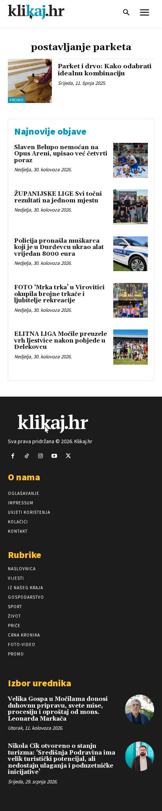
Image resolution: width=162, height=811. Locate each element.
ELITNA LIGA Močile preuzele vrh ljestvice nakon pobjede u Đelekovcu (60, 340)
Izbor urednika (39, 683)
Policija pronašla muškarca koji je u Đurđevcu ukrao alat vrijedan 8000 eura (59, 247)
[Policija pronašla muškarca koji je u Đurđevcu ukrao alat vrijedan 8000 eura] (130, 253)
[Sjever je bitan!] (43, 11)
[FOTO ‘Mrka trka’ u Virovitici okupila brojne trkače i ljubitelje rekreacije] (130, 300)
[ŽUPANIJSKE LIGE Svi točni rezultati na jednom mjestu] (130, 206)
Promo (16, 100)
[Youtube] (54, 456)
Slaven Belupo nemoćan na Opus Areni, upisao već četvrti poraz (60, 154)
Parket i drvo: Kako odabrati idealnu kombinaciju (104, 69)
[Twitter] (68, 456)
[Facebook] (13, 456)
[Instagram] (40, 456)
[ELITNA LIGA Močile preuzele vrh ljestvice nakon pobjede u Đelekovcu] (130, 347)
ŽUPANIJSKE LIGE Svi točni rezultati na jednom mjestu (58, 197)
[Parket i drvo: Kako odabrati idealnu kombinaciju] (30, 81)
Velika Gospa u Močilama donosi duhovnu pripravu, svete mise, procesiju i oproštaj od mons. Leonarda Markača (58, 709)
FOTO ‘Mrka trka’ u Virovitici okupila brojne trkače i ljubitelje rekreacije (59, 294)
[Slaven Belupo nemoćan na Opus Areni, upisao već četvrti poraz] (130, 160)
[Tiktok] (26, 456)
